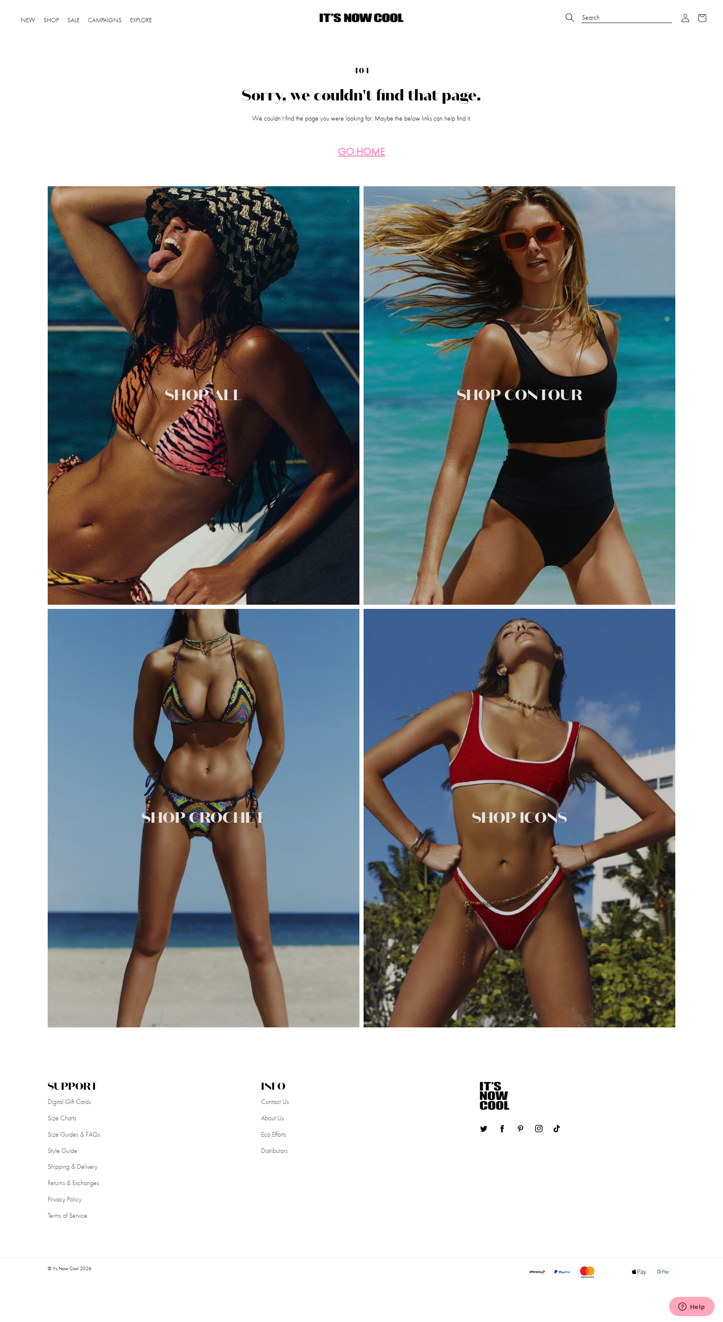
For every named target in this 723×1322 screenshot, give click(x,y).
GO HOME (361, 151)
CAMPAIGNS (105, 20)
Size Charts (62, 1118)
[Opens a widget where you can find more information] (692, 1307)
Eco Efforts (273, 1134)
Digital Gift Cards (69, 1102)
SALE (73, 20)
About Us (272, 1118)
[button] (685, 18)
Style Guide (62, 1151)
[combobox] (627, 13)
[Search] (570, 17)
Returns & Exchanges (73, 1183)
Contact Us (275, 1102)
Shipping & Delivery (72, 1167)
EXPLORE (141, 20)
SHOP (51, 20)
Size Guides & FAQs (74, 1134)
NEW (28, 20)
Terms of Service (67, 1215)
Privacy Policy (65, 1199)
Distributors (274, 1151)
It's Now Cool (66, 1268)
